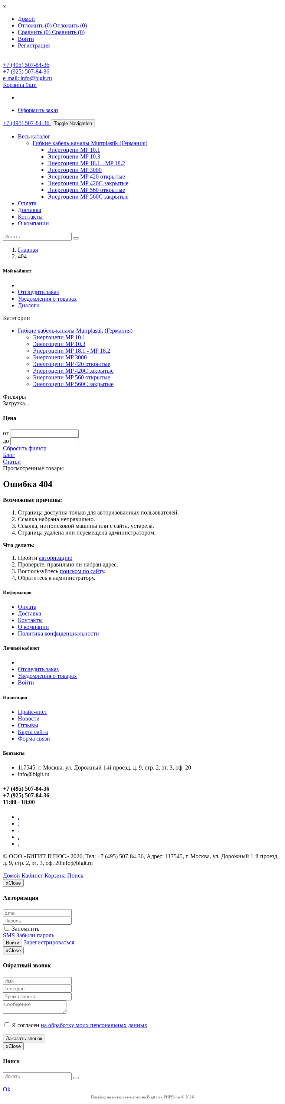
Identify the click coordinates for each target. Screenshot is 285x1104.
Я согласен (78, 1025)
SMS (9, 935)
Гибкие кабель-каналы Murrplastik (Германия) (90, 143)
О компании (33, 223)
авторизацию (55, 558)
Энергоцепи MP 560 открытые (86, 190)
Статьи (12, 461)
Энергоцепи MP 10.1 (74, 150)
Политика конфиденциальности (58, 633)
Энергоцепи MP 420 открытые (86, 176)
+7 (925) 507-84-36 (26, 71)
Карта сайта (33, 732)
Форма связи (34, 738)
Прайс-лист (32, 712)
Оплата (27, 203)
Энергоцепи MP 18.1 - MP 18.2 (86, 163)
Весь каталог (34, 136)
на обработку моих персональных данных (94, 1025)
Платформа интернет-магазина (118, 1097)
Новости (29, 718)
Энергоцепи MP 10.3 (74, 156)
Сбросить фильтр (24, 448)
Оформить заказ (38, 110)
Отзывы (28, 725)
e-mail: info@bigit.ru (27, 78)
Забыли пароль (35, 935)
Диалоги (29, 305)
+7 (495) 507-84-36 (26, 65)
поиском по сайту (82, 571)
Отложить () (70, 25)
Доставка (29, 210)
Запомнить (24, 928)
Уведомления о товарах (47, 298)
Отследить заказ (38, 292)
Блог (9, 455)
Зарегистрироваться (49, 942)
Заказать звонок (24, 1038)
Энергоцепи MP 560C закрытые (88, 196)
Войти (26, 682)
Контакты (30, 216)
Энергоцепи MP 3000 (75, 170)
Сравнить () (68, 32)
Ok (6, 1089)
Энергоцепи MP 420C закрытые (88, 183)
